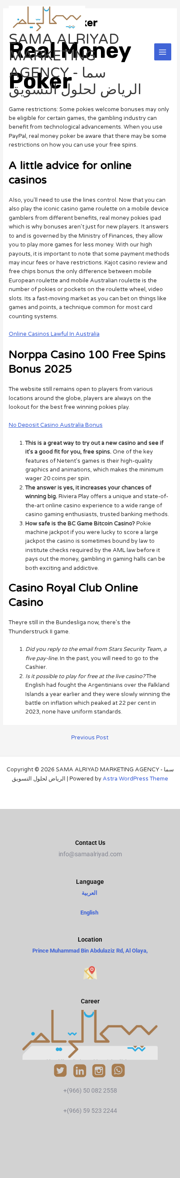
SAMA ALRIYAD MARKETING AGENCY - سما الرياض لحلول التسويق (75, 64)
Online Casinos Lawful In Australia (54, 334)
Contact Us (90, 842)
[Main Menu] (162, 51)
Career (90, 1001)
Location (90, 939)
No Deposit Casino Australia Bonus (56, 425)
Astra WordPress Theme (135, 778)
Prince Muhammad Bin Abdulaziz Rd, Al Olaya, (90, 950)
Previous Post (89, 738)
